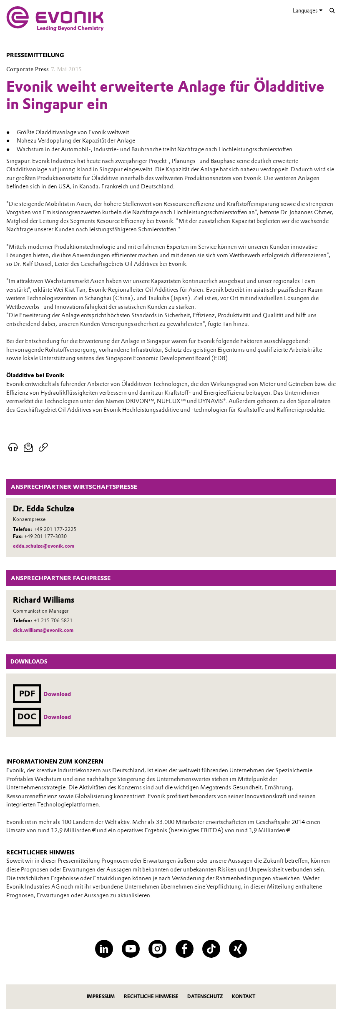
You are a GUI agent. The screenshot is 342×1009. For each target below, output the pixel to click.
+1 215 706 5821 (53, 620)
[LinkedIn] (104, 949)
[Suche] (332, 10)
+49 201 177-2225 (55, 529)
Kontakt (243, 996)
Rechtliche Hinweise (151, 996)
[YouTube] (131, 949)
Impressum (101, 996)
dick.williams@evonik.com (43, 630)
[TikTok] (211, 949)
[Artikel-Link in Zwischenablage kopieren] (43, 447)
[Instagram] (157, 949)
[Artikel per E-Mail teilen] (28, 447)
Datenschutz (205, 996)
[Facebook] (185, 949)
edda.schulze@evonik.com (43, 546)
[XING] (238, 949)
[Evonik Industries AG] (55, 18)
